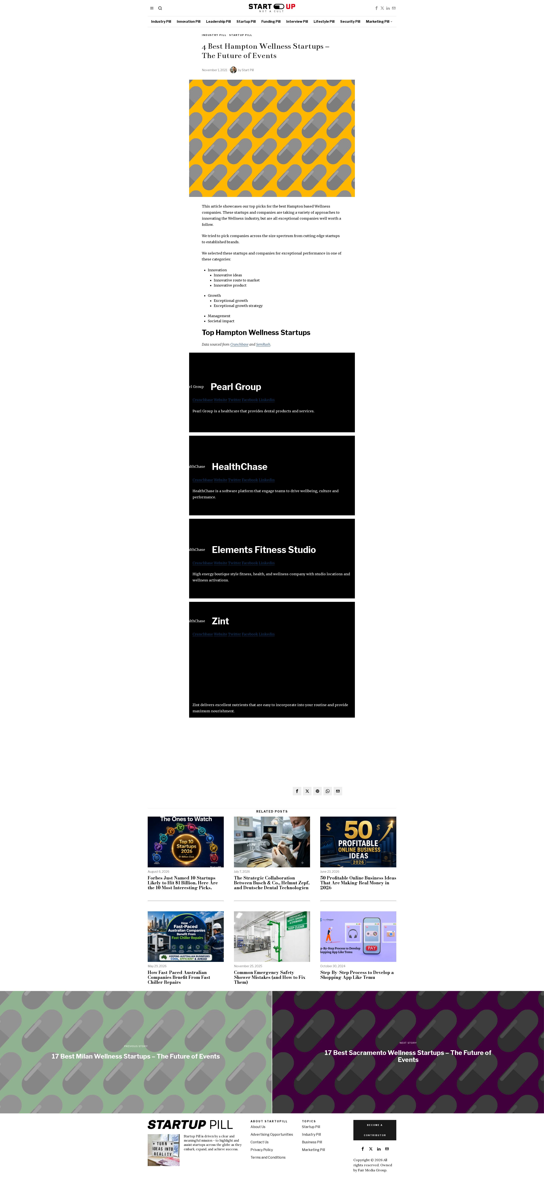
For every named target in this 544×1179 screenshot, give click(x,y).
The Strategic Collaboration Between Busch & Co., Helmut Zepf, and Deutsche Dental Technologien (272, 882)
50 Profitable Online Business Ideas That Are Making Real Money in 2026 (358, 882)
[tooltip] (376, 8)
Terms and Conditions (268, 1157)
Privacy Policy (262, 1150)
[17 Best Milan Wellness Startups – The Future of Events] (136, 1052)
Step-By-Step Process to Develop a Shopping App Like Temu (357, 975)
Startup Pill (240, 35)
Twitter (234, 400)
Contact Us (260, 1142)
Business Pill (312, 1142)
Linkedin (267, 400)
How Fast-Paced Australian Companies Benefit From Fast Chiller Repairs (179, 977)
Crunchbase (239, 344)
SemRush (263, 344)
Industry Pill (214, 35)
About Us (258, 1127)
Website (220, 400)
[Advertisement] (272, 672)
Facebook (250, 400)
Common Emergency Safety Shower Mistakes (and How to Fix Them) (269, 977)
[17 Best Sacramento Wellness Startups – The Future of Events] (408, 1052)
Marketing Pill (313, 1150)
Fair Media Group (372, 1170)
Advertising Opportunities (272, 1134)
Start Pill (248, 70)
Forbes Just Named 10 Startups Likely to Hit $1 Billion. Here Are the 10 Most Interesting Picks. (183, 882)
